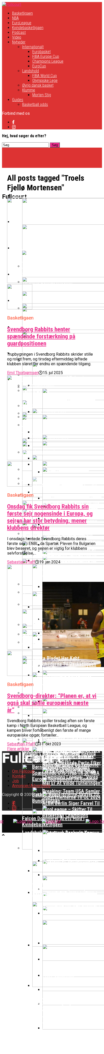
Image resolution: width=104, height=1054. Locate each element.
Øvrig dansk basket (38, 85)
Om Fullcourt (23, 771)
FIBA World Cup (44, 75)
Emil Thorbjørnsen (23, 372)
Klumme (28, 90)
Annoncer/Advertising (31, 785)
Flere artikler (18, 748)
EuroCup (39, 66)
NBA (15, 18)
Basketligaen (22, 13)
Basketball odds (35, 104)
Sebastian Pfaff (21, 562)
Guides (17, 99)
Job (15, 780)
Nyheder (18, 42)
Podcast (19, 32)
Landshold (30, 70)
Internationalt (33, 46)
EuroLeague (21, 22)
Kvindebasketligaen (27, 27)
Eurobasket (41, 51)
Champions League (47, 61)
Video (16, 37)
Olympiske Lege (45, 80)
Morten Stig (41, 95)
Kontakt (18, 776)
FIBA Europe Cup (45, 56)
